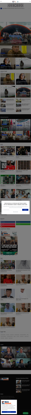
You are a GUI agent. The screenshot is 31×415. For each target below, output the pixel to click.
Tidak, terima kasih (15, 211)
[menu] (1, 1)
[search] (30, 1)
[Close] (28, 202)
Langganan (25, 209)
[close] (16, 400)
